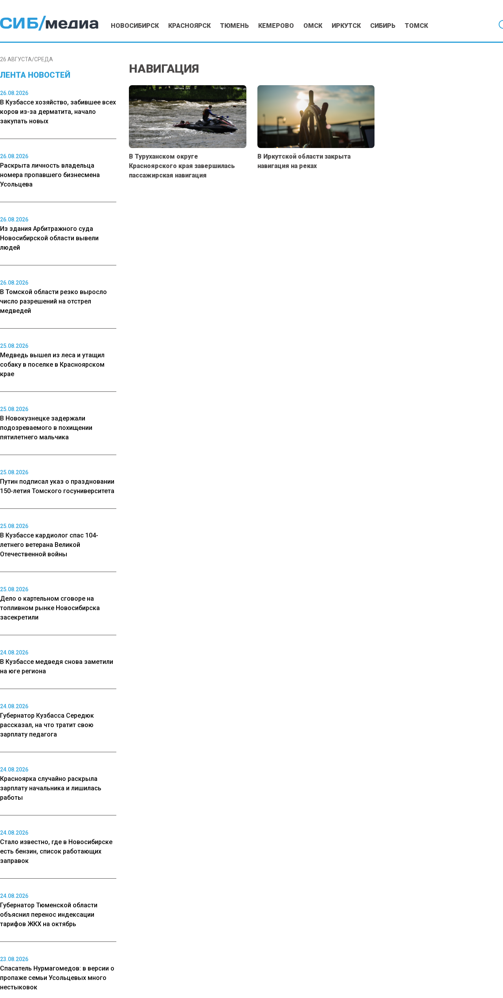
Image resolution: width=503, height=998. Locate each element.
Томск (416, 25)
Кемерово (276, 25)
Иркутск (346, 25)
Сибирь (382, 25)
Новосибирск (135, 25)
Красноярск (189, 25)
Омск (312, 25)
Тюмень (234, 25)
